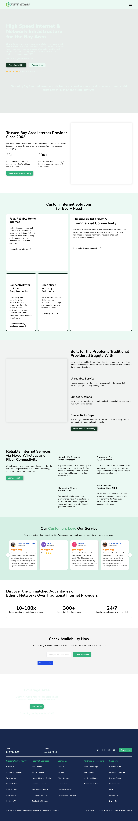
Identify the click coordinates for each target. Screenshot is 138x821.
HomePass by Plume (39, 795)
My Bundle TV (11, 801)
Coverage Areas (114, 784)
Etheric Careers (63, 778)
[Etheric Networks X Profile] (114, 750)
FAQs (111, 789)
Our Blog (61, 772)
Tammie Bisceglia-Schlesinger (28, 543)
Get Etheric (37, 706)
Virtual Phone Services (40, 789)
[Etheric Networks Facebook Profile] (103, 750)
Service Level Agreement (123, 810)
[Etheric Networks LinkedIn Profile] (98, 750)
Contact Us (125, 750)
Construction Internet (14, 772)
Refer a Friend (88, 772)
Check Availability (16, 65)
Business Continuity (39, 784)
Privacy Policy (90, 810)
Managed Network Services (42, 778)
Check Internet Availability (19, 173)
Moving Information (90, 784)
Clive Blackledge (115, 543)
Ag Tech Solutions (12, 784)
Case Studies (62, 784)
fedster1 (81, 543)
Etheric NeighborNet (90, 778)
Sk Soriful (50, 543)
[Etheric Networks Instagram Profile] (109, 750)
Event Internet (11, 778)
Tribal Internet (11, 795)
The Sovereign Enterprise (67, 795)
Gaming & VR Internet (40, 801)
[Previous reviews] (8, 555)
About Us (61, 766)
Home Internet (37, 766)
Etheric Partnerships (90, 766)
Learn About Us (14, 478)
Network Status (115, 778)
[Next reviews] (130, 555)
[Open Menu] (130, 4)
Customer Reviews (64, 789)
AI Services (10, 766)
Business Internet (38, 772)
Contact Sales (37, 65)
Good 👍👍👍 (46, 553)
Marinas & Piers (12, 789)
